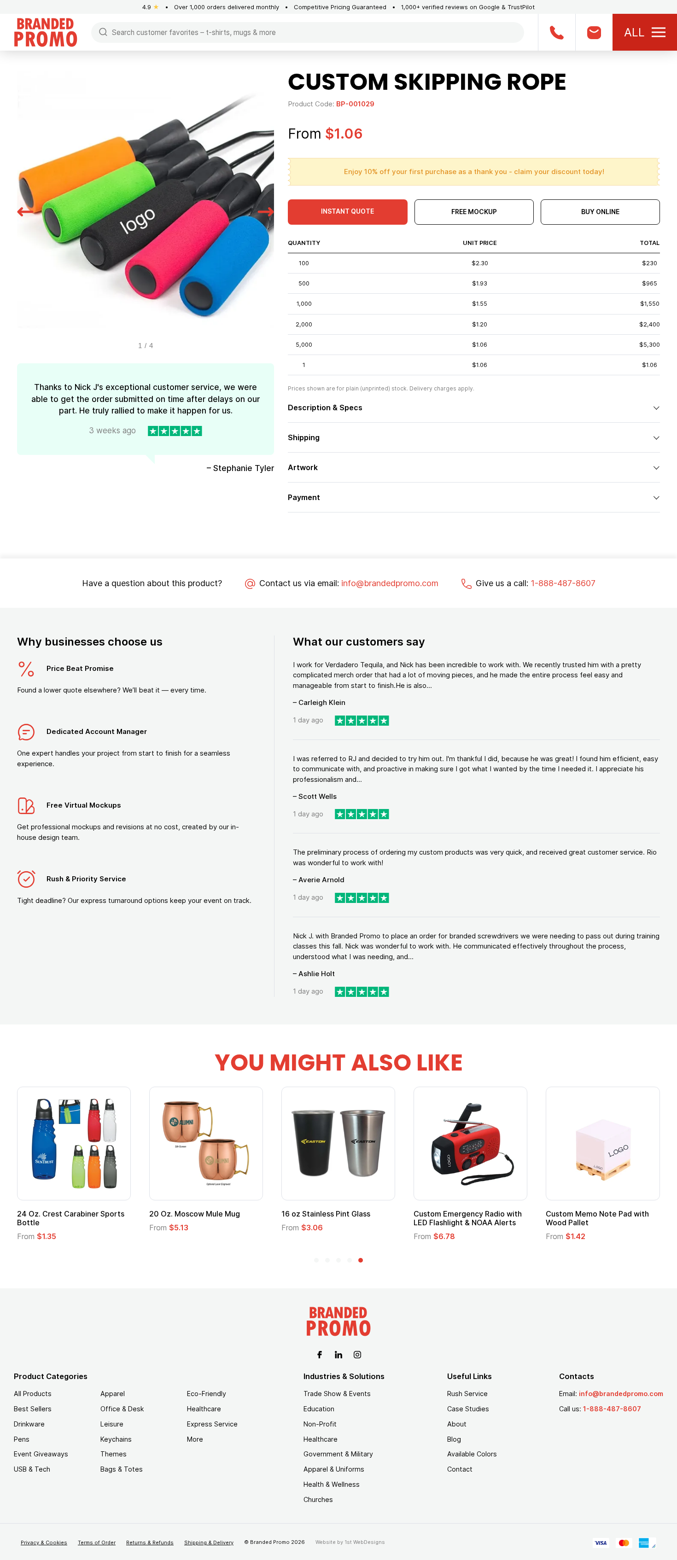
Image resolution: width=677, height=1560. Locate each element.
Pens (21, 1439)
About (457, 1424)
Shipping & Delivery (208, 1542)
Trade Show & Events (337, 1393)
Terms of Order (97, 1542)
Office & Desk (122, 1409)
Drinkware (29, 1424)
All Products (33, 1393)
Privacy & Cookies (44, 1542)
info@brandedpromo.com (389, 583)
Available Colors (472, 1454)
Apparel (112, 1393)
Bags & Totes (121, 1469)
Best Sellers (33, 1409)
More (195, 1439)
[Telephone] (556, 32)
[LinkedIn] (338, 1353)
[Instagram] (357, 1353)
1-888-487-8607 (563, 583)
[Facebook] (319, 1353)
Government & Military (338, 1454)
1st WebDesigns (364, 1542)
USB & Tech (32, 1469)
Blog (454, 1439)
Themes (113, 1454)
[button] (25, 210)
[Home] (45, 31)
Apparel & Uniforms (333, 1469)
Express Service (212, 1424)
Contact (460, 1469)
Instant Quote (347, 211)
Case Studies (468, 1409)
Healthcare (204, 1409)
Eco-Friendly (206, 1393)
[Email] (594, 32)
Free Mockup (474, 211)
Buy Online (600, 211)
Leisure (111, 1424)
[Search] (103, 31)
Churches (318, 1499)
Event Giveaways (41, 1454)
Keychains (116, 1439)
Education (318, 1409)
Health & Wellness (331, 1484)
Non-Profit (320, 1424)
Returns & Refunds (150, 1542)
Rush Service (467, 1393)
